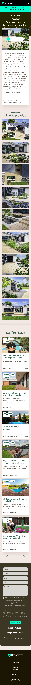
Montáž (15, 667)
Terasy (15, 659)
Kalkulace (15, 664)
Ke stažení (15, 672)
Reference (15, 669)
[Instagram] (18, 680)
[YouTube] (15, 680)
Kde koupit (15, 674)
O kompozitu (15, 662)
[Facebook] (12, 680)
